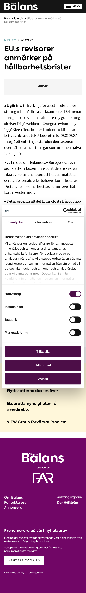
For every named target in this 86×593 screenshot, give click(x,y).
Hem (7, 18)
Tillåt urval (43, 365)
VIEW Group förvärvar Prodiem (37, 422)
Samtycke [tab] (15, 222)
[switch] (75, 306)
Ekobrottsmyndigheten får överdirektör (32, 406)
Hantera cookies (24, 560)
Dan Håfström (67, 502)
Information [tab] (43, 222)
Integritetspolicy (14, 572)
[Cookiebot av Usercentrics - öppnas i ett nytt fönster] (63, 210)
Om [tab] (70, 222)
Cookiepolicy (35, 572)
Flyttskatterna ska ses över (32, 390)
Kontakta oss (15, 502)
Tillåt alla (42, 351)
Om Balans (13, 497)
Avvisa (43, 378)
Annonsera (13, 507)
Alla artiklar (19, 18)
